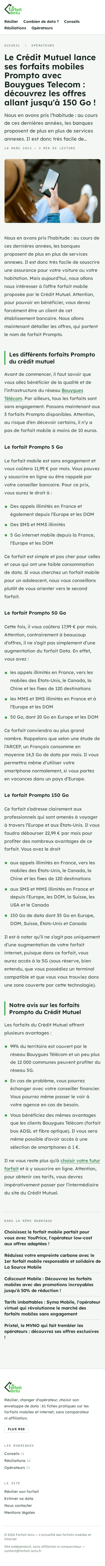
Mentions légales (19, 1512)
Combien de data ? (41, 21)
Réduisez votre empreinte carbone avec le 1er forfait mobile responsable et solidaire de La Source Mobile (52, 1261)
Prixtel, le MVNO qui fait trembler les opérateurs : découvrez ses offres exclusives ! (51, 1331)
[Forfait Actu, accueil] (13, 9)
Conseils (72, 21)
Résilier (11, 21)
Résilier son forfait (21, 1491)
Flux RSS (16, 1429)
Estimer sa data (18, 1498)
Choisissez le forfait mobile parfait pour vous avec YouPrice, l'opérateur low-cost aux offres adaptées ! (48, 1237)
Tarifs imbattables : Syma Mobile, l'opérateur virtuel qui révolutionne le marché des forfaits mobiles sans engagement (52, 1308)
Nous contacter (18, 1505)
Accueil (12, 45)
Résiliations (15, 28)
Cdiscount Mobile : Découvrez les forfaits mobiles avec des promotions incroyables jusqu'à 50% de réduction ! (48, 1284)
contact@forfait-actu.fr (22, 1551)
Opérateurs (42, 28)
